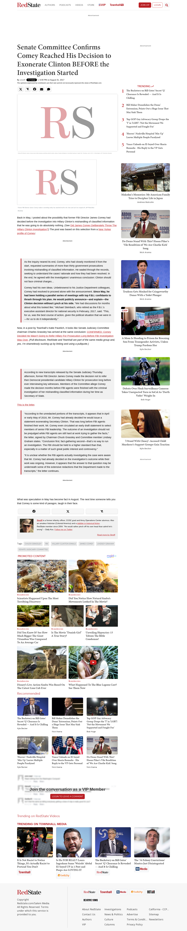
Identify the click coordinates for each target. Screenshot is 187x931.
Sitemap (154, 914)
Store (90, 5)
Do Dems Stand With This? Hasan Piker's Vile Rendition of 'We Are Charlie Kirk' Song (101, 760)
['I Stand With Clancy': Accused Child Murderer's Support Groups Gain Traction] (145, 423)
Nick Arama (57, 732)
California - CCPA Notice (159, 909)
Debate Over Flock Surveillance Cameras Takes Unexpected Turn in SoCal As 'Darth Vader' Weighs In (146, 391)
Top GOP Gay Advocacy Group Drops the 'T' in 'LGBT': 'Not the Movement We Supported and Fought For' (102, 723)
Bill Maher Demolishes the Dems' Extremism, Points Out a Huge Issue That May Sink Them (67, 723)
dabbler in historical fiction (88, 523)
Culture (108, 919)
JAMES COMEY (86, 544)
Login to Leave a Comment (67, 796)
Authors (50, 5)
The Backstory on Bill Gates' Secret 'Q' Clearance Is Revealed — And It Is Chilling (32, 721)
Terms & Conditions (137, 919)
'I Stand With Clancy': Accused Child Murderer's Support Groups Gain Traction (145, 442)
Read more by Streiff (106, 535)
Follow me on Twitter (63, 529)
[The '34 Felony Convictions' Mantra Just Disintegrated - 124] (152, 842)
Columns (109, 924)
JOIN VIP (144, 5)
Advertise (132, 914)
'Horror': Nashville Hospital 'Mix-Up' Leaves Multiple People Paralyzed (31, 760)
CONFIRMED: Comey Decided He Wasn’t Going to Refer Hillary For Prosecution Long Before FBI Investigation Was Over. (65, 336)
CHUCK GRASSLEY (33, 544)
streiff (22, 80)
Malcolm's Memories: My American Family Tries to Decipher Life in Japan (145, 196)
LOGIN (157, 5)
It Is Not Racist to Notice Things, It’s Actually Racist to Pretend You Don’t (33, 863)
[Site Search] (167, 5)
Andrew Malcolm (145, 202)
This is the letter (25, 404)
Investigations (112, 909)
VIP (84, 924)
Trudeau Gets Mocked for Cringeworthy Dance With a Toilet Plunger (145, 293)
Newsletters (156, 919)
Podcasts (65, 5)
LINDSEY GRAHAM (105, 544)
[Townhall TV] (117, 5)
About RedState (91, 909)
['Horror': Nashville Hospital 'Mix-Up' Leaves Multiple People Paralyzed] (32, 745)
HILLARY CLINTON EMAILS (64, 544)
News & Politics (113, 914)
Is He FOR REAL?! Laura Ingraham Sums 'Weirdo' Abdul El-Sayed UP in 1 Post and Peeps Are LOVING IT (74, 865)
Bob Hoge (91, 732)
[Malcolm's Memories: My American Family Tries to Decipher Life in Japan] (145, 177)
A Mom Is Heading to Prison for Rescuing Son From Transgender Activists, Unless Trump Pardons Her (145, 341)
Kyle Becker (22, 728)
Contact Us (88, 914)
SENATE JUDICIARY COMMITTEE (33, 549)
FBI (46, 544)
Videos (79, 5)
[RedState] (28, 5)
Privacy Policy (135, 924)
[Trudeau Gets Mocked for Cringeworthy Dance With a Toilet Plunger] (145, 274)
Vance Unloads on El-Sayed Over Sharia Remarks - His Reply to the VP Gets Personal (67, 760)
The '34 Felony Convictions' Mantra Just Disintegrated (149, 861)
